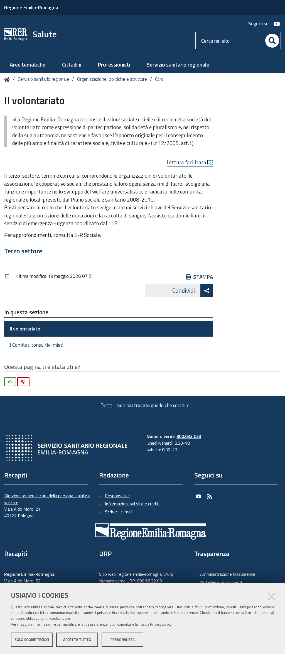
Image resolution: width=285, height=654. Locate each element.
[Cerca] (272, 41)
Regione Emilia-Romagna (31, 7)
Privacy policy (160, 624)
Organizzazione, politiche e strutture (112, 79)
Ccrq (159, 79)
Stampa (203, 277)
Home (8, 79)
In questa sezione (26, 312)
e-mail (126, 511)
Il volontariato (25, 328)
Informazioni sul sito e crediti (132, 503)
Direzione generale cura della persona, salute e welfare (47, 499)
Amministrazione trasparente (227, 574)
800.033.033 (188, 436)
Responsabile (117, 495)
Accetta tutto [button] (77, 639)
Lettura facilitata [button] (187, 162)
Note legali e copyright (221, 582)
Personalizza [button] (122, 639)
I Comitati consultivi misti (36, 345)
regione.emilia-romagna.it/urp (145, 574)
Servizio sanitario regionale (43, 79)
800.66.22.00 (149, 580)
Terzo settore (23, 251)
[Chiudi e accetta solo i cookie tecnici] (271, 596)
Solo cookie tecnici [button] (31, 639)
